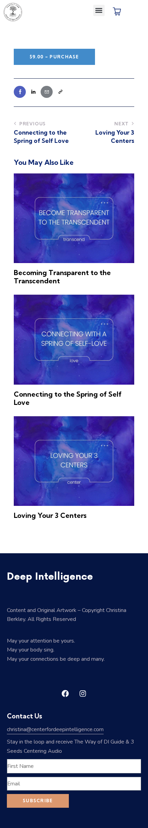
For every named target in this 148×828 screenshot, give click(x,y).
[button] (99, 10)
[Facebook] (65, 694)
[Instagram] (83, 694)
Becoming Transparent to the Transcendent (62, 277)
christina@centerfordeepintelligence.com (55, 729)
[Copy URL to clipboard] (60, 92)
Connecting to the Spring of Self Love (67, 398)
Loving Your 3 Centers (50, 515)
